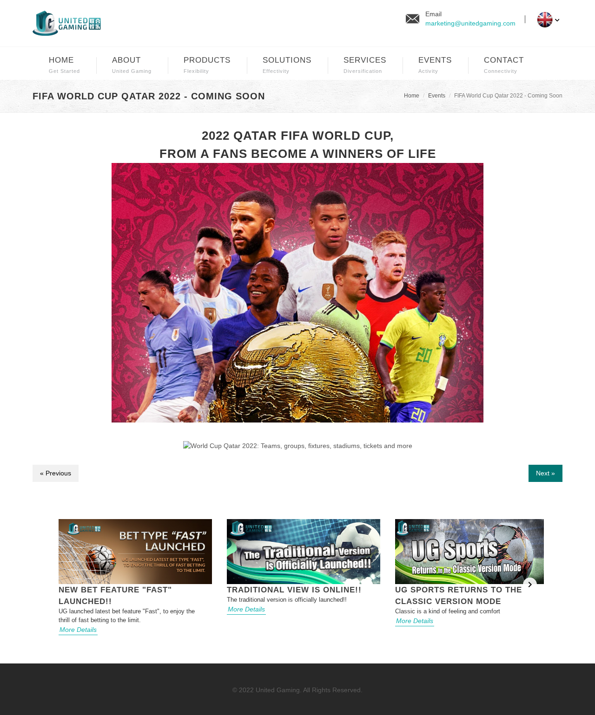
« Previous (55, 473)
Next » (545, 473)
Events (436, 95)
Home (411, 95)
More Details (78, 629)
